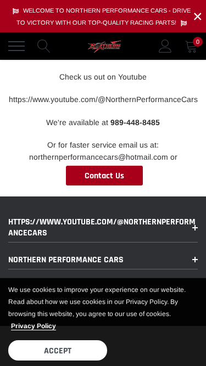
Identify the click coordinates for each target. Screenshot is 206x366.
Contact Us (104, 176)
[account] (165, 46)
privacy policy (33, 326)
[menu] (16, 46)
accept (57, 351)
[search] (44, 46)
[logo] (104, 46)
